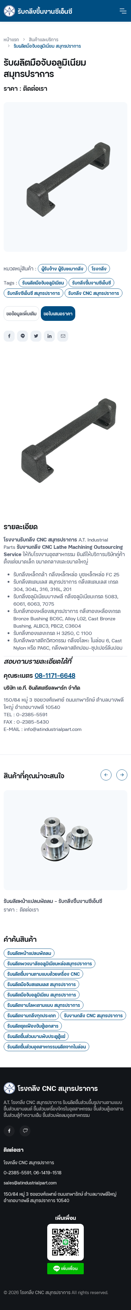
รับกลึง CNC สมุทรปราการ (93, 293)
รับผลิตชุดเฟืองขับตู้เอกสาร (32, 1025)
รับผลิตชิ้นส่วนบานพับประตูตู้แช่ (36, 1036)
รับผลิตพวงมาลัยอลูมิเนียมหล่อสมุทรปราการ (49, 963)
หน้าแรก (11, 39)
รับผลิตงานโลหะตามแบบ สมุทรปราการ (43, 1005)
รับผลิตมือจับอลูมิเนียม (43, 282)
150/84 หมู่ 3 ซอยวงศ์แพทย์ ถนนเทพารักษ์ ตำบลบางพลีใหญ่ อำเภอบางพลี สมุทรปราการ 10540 (60, 1197)
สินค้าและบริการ (43, 39)
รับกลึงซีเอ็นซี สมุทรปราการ (33, 293)
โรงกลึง (99, 268)
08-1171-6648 (55, 675)
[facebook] (9, 336)
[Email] (62, 336)
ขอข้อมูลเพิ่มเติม (21, 313)
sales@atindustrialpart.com (30, 1182)
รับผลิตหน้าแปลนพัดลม (29, 953)
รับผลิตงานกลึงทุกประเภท (31, 1015)
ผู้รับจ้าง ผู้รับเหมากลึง (62, 268)
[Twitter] (35, 336)
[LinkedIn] (49, 336)
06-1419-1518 (48, 1172)
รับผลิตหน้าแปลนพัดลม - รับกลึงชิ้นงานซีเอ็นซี (53, 901)
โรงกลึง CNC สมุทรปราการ (29, 1162)
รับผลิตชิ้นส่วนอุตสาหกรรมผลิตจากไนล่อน (46, 1046)
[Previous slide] (106, 774)
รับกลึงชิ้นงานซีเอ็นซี (91, 282)
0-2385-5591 (17, 1172)
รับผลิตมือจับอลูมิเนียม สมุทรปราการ (41, 994)
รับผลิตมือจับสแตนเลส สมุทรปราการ (41, 984)
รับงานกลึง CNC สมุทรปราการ (93, 1015)
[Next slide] (121, 774)
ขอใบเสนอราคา (58, 313)
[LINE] (22, 336)
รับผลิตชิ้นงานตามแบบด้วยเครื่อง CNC (43, 974)
